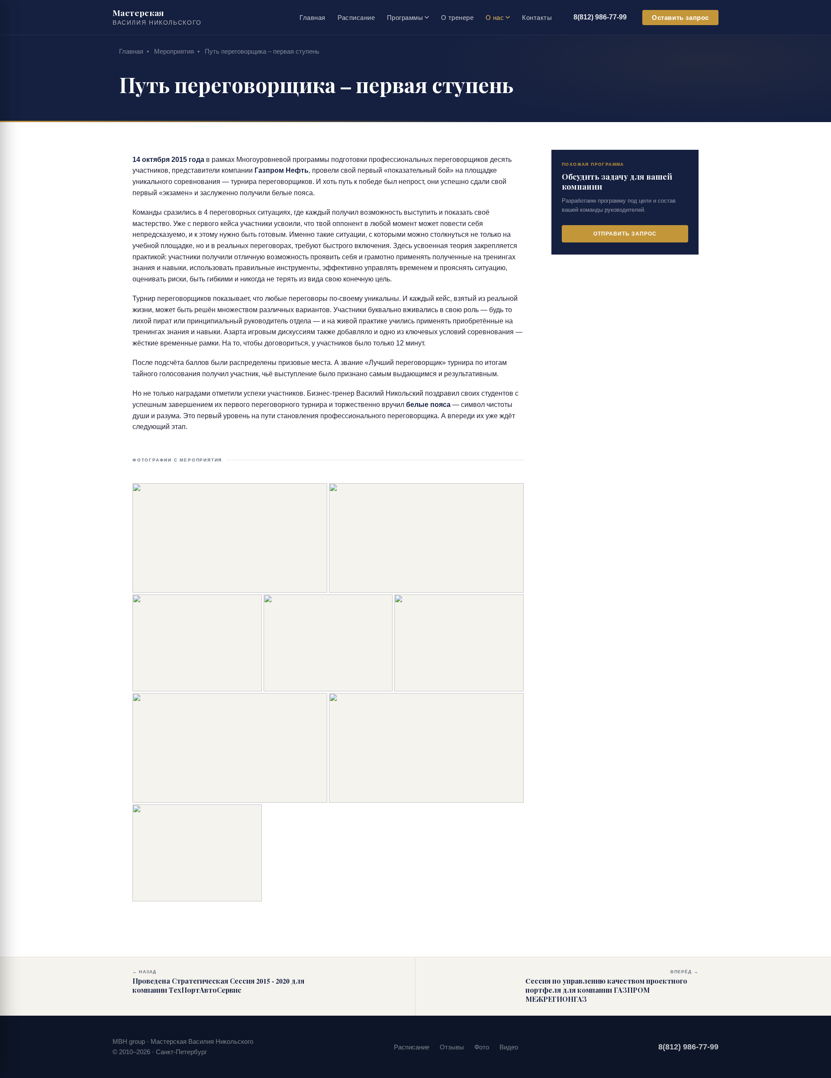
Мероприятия (174, 51)
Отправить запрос (624, 233)
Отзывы (452, 1047)
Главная (312, 17)
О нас (495, 17)
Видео (508, 1047)
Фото (481, 1047)
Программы (405, 17)
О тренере (457, 17)
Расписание (356, 17)
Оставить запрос (680, 17)
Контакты (537, 17)
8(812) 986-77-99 (600, 17)
